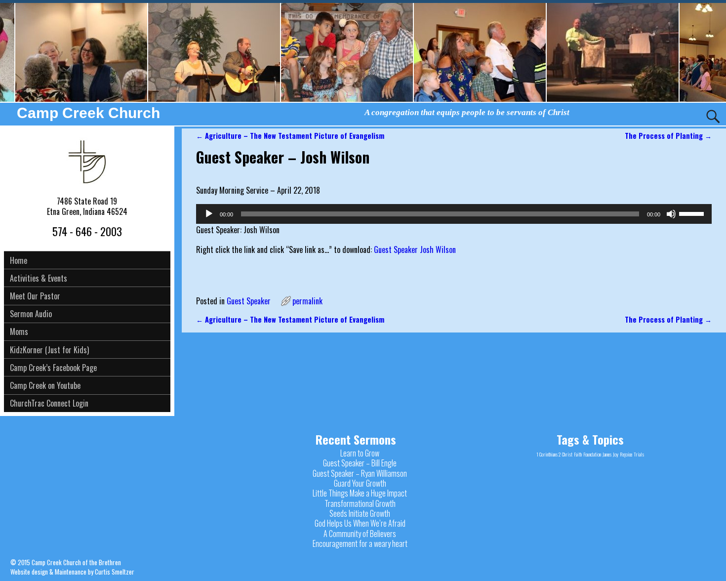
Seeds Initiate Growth (359, 513)
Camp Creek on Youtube (45, 385)
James (607, 454)
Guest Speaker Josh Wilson (415, 249)
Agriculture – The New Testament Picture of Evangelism (290, 135)
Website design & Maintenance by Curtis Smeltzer (72, 572)
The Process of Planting (668, 135)
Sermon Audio (31, 314)
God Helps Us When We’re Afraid (360, 523)
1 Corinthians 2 (548, 454)
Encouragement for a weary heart (360, 543)
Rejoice (626, 454)
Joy (615, 454)
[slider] (693, 213)
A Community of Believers (359, 534)
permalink (307, 301)
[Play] (209, 214)
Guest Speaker (249, 301)
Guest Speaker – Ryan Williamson (360, 473)
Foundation (592, 454)
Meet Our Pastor (35, 296)
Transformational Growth (360, 503)
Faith (578, 454)
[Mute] (671, 214)
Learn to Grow (359, 453)
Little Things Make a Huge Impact (360, 493)
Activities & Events (38, 278)
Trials (639, 454)
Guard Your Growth (360, 483)
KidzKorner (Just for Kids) (49, 350)
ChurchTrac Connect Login (49, 403)
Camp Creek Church (88, 113)
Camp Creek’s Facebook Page (53, 368)
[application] (454, 214)
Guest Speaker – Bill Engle (360, 463)
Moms (19, 331)
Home (18, 260)
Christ (567, 454)
